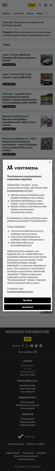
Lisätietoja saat (20, 290)
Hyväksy (27, 300)
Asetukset (27, 307)
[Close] (50, 162)
